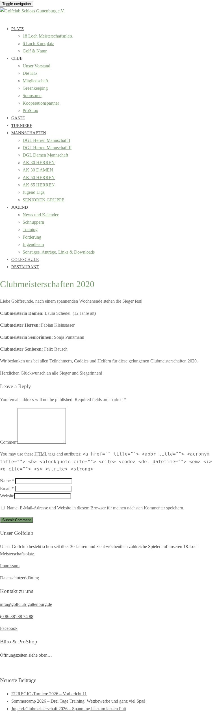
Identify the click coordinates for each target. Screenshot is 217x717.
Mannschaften (28, 133)
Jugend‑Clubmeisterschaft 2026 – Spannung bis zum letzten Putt (68, 708)
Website (7, 495)
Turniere (21, 125)
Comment (9, 442)
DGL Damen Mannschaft (45, 155)
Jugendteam (33, 244)
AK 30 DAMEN (38, 170)
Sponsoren (32, 95)
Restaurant (25, 267)
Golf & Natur (35, 51)
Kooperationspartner (41, 103)
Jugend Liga (34, 192)
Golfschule (25, 259)
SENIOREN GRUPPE (43, 199)
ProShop (30, 110)
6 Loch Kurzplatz (38, 43)
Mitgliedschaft (35, 80)
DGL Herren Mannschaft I (46, 140)
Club (17, 58)
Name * (7, 480)
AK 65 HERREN (39, 184)
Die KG (30, 73)
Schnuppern (33, 222)
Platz (17, 29)
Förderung (32, 237)
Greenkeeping (35, 88)
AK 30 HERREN (39, 162)
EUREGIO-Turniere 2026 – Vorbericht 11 (49, 693)
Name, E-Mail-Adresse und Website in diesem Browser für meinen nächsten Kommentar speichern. (95, 507)
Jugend (19, 207)
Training (30, 229)
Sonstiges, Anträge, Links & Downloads (59, 252)
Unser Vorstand (36, 65)
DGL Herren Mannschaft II (47, 147)
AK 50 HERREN (39, 177)
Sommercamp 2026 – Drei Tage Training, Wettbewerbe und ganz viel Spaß (78, 701)
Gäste (18, 118)
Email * (7, 488)
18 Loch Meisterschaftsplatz (48, 36)
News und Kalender (40, 214)
